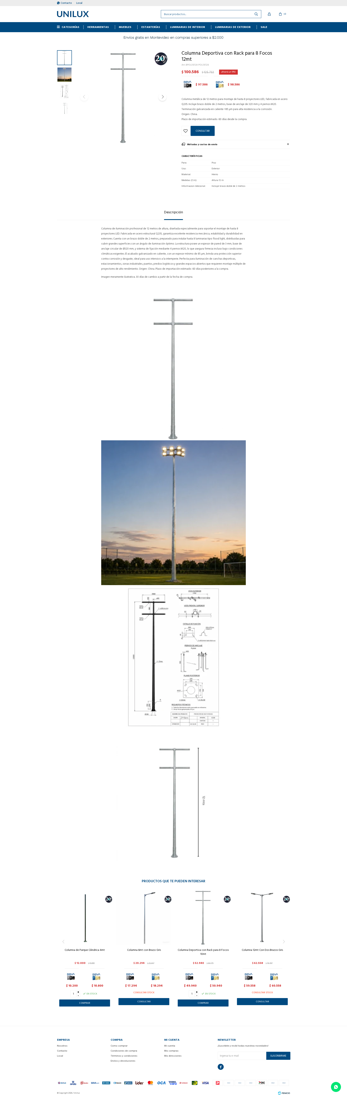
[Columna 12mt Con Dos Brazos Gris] (262, 917)
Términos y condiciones (124, 1056)
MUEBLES (125, 27)
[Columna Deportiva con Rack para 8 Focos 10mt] (203, 917)
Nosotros (62, 1046)
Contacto (66, 3)
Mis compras (171, 1051)
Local (79, 3)
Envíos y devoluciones (123, 1061)
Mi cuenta (169, 1046)
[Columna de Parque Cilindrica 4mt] (84, 917)
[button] (162, 97)
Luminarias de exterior (233, 27)
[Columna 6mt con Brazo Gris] (143, 917)
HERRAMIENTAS (98, 27)
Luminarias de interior (187, 27)
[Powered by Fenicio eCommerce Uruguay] (284, 1093)
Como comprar (119, 1046)
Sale (264, 27)
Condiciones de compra (124, 1051)
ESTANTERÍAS (150, 27)
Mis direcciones (173, 1056)
